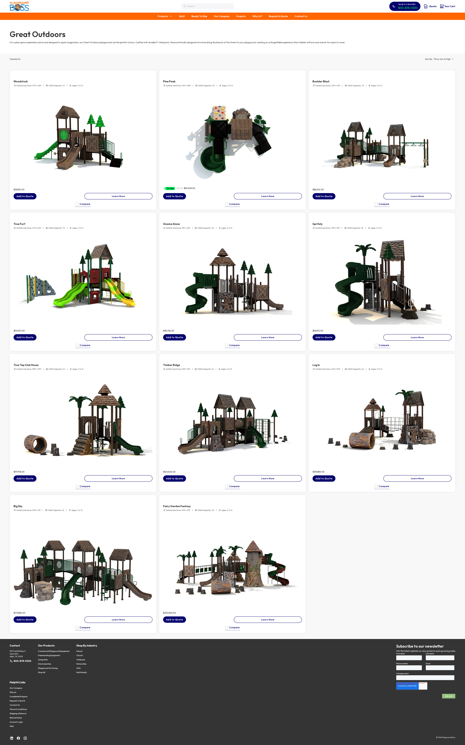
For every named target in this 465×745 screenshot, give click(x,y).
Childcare (80, 659)
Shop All (41, 672)
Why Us (13, 692)
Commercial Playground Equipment (54, 651)
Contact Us (15, 705)
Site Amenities (44, 664)
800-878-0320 (22, 660)
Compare (85, 203)
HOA (78, 668)
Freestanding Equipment (49, 655)
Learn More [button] (118, 196)
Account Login (16, 722)
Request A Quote (17, 701)
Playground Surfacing (48, 668)
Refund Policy (16, 717)
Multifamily (81, 672)
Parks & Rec (81, 664)
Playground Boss (448, 737)
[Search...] (184, 6)
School (79, 651)
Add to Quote (25, 196)
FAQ (12, 726)
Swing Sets (43, 659)
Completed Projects (18, 696)
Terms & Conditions (18, 709)
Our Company (16, 688)
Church (79, 655)
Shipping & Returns (18, 713)
